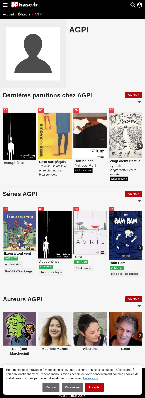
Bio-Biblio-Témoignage (18, 271)
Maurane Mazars (55, 349)
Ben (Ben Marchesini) (19, 351)
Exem (125, 349)
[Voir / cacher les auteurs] (139, 306)
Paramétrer (72, 387)
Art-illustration (13, 264)
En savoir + (90, 378)
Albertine (90, 349)
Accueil (8, 14)
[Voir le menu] (5, 5)
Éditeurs (24, 14)
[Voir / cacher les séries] (139, 201)
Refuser (51, 387)
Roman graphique (51, 272)
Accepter (94, 387)
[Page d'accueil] (24, 5)
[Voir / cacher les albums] (139, 102)
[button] (126, 5)
